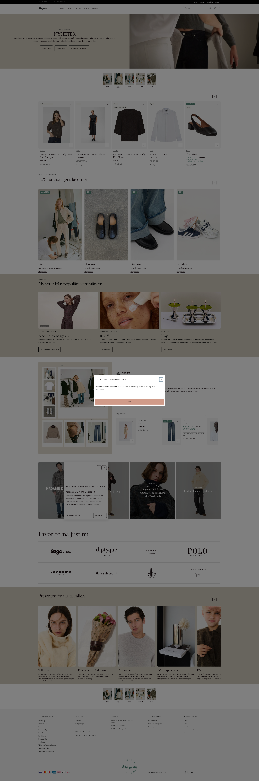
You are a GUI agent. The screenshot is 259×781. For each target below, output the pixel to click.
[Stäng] (161, 379)
